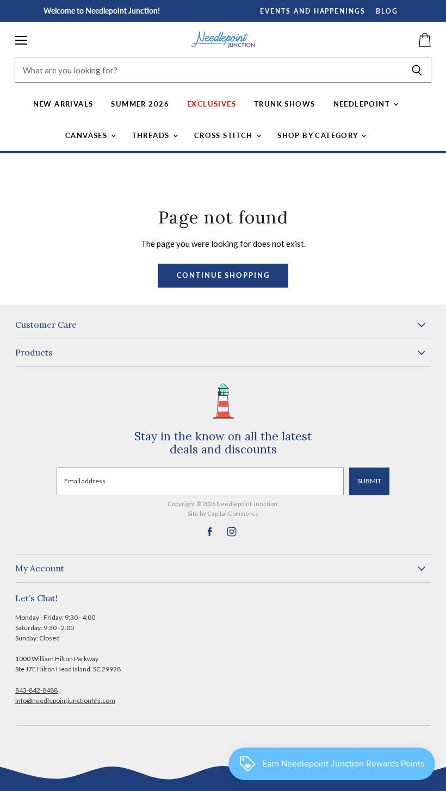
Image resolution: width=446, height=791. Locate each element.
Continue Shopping (223, 275)
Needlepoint (363, 103)
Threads (152, 135)
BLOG (387, 11)
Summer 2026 (140, 103)
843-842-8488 (36, 690)
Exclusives (211, 103)
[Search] (416, 70)
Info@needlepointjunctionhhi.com (65, 700)
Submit (369, 481)
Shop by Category (318, 135)
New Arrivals (63, 103)
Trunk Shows (284, 103)
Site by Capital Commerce (223, 513)
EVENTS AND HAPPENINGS (313, 11)
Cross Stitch (224, 135)
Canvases (87, 135)
